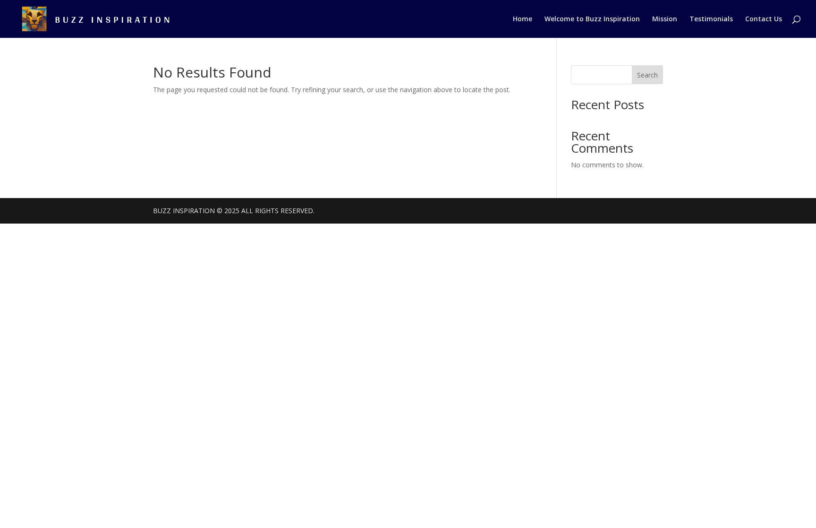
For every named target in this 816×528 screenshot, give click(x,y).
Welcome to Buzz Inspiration (592, 19)
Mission (664, 19)
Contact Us (763, 19)
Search (647, 74)
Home (522, 19)
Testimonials (711, 19)
